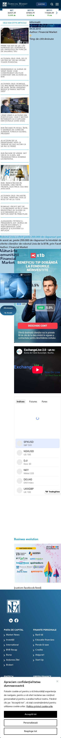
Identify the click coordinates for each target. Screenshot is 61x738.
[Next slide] (56, 13)
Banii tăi (39, 634)
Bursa (9, 654)
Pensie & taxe (42, 644)
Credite (39, 649)
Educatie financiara (44, 639)
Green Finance (42, 676)
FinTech (8, 676)
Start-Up (39, 659)
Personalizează (30, 722)
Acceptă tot (30, 714)
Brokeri (9, 664)
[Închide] (57, 681)
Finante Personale (44, 630)
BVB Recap (11, 649)
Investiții (10, 639)
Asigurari (39, 654)
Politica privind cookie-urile (39, 706)
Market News (12, 634)
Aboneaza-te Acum (8, 310)
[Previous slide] (4, 13)
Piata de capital (13, 630)
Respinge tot (30, 731)
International (12, 644)
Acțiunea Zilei (12, 659)
